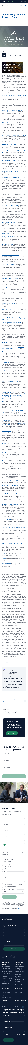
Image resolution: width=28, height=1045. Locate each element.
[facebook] (4, 712)
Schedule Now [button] (8, 897)
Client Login (23, 1)
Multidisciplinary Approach (5, 1005)
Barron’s (4, 466)
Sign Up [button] (8, 1040)
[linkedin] (8, 712)
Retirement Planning (6, 992)
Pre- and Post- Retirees (6, 989)
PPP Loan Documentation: (8, 160)
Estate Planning (5, 970)
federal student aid (6, 233)
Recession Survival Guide (8, 236)
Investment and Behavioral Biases (10, 255)
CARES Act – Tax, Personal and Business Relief (14, 527)
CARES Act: (5, 536)
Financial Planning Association (9, 392)
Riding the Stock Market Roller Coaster (11, 272)
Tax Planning (18, 981)
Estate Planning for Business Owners (19, 983)
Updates (4, 554)
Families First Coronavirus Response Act (12, 177)
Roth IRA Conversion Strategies (10, 278)
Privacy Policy (19, 908)
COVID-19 (4, 662)
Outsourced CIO (18, 994)
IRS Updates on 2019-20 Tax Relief (11, 171)
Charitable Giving (5, 984)
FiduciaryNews (5, 362)
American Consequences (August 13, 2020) (13, 333)
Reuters (3, 401)
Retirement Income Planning (6, 994)
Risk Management (6, 973)
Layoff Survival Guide (7, 244)
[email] (12, 712)
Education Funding (6, 968)
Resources (10, 662)
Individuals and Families (6, 963)
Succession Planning (19, 979)
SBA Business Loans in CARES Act (10, 144)
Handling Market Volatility (8, 303)
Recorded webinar (6, 563)
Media (16, 1006)
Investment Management (7, 978)
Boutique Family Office (7, 1003)
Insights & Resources (20, 1000)
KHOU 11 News (5, 452)
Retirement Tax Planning (7, 997)
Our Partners (17, 1003)
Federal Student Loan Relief (9, 222)
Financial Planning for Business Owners (19, 967)
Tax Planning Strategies (7, 971)
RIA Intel (4, 443)
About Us (4, 1000)
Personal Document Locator (9, 309)
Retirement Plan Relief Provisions (10, 193)
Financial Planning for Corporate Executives (19, 970)
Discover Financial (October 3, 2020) (11, 322)
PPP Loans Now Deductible (9, 122)
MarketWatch (5, 342)
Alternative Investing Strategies (6, 980)
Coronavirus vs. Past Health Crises (10, 481)
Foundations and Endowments (19, 989)
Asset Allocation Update (8, 264)
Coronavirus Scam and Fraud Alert (10, 205)
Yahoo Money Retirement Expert (10, 381)
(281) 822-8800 (10, 1)
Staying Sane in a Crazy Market (10, 485)
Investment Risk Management (5, 975)
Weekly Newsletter (6, 104)
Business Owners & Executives (20, 963)
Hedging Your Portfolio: (8, 287)
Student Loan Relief (7, 297)
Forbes (3, 370)
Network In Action (6, 431)
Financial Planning (6, 966)
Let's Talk (11, 733)
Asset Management (6, 983)
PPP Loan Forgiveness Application (10, 504)
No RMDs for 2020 (6, 519)
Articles (16, 1004)
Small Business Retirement (18, 977)
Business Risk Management (18, 973)
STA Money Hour (6, 420)
